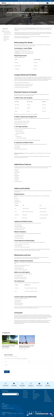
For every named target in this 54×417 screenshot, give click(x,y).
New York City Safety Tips (48, 401)
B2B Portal (34, 398)
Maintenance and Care (6, 39)
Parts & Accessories (31, 3)
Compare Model (25, 397)
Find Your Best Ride (36, 393)
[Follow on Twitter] (29, 412)
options (19, 153)
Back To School (25, 3)
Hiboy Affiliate (35, 397)
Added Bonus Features (6, 36)
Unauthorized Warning (47, 398)
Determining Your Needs (7, 31)
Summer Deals (25, 392)
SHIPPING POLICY (4, 413)
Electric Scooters (25, 393)
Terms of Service (24, 358)
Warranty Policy (46, 397)
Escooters (9, 3)
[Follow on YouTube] (36, 412)
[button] (52, 415)
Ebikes (14, 3)
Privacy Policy (19, 358)
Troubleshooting (46, 396)
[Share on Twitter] (26, 17)
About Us (45, 392)
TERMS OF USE (16, 413)
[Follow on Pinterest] (33, 412)
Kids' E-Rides (19, 3)
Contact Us (46, 393)
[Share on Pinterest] (28, 17)
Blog (33, 392)
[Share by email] (30, 17)
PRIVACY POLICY (21, 413)
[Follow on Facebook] (27, 412)
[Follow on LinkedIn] (40, 412)
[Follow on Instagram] (31, 412)
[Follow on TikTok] (38, 412)
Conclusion (5, 40)
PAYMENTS (3, 414)
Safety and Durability (6, 37)
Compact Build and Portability (7, 32)
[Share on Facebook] (24, 17)
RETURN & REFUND (10, 413)
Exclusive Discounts (36, 396)
